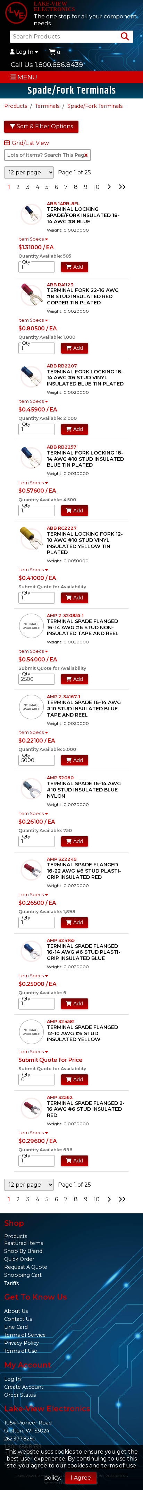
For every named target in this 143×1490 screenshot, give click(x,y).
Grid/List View (30, 143)
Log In (24, 52)
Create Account (23, 1387)
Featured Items (23, 1243)
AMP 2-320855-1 (65, 615)
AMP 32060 (60, 777)
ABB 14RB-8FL (63, 203)
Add (78, 267)
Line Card (16, 1327)
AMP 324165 (61, 940)
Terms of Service (25, 1335)
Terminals (47, 106)
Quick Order (19, 1259)
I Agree (81, 1477)
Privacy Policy (21, 1343)
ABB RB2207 (62, 366)
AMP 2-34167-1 (63, 696)
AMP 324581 (61, 1021)
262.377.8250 (20, 1439)
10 (97, 187)
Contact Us (18, 1319)
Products (15, 106)
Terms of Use (20, 1351)
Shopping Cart (23, 1275)
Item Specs (31, 239)
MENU (27, 77)
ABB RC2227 (62, 528)
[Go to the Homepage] (16, 13)
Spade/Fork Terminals (95, 106)
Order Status (20, 1395)
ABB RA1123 (60, 284)
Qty (26, 262)
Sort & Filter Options (45, 126)
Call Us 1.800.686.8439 (47, 64)
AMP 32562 (60, 1097)
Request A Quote (25, 1267)
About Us (16, 1311)
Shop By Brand (23, 1251)
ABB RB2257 (61, 447)
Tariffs (11, 1283)
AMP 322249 (62, 859)
